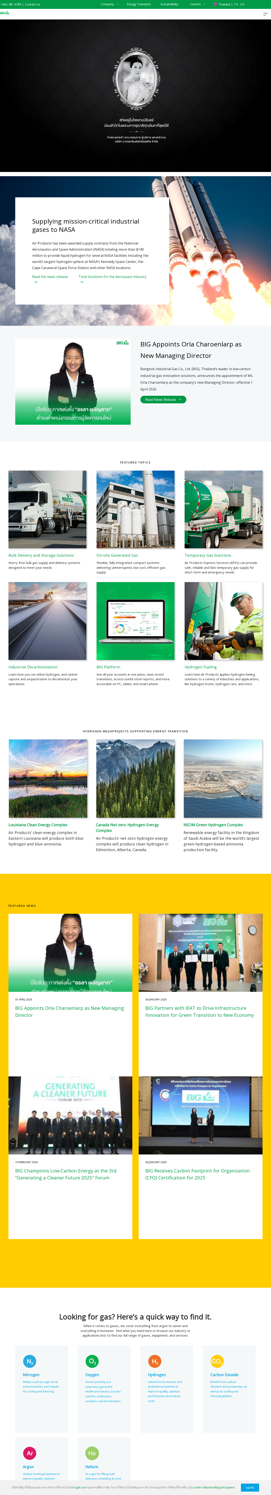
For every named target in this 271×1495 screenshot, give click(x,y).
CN (242, 4)
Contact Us (32, 4)
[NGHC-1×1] (223, 778)
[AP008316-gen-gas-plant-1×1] (135, 509)
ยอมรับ (250, 1488)
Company (107, 4)
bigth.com (80, 1487)
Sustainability (169, 4)
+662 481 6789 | (12, 4)
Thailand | (225, 4)
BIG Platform (108, 666)
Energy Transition (139, 4)
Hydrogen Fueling (201, 666)
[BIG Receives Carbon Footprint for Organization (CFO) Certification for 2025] (201, 1115)
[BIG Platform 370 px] (135, 621)
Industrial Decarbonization (32, 666)
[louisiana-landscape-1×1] (48, 778)
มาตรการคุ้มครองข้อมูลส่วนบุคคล (214, 1487)
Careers (195, 4)
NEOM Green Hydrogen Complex (213, 824)
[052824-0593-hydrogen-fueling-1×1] (224, 621)
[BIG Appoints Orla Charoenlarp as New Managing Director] (70, 953)
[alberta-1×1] (135, 778)
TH (236, 4)
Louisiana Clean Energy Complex (37, 824)
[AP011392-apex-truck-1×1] (224, 509)
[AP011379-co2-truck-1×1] (47, 509)
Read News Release (160, 399)
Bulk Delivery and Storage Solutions (41, 555)
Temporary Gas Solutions (208, 555)
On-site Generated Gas (117, 555)
